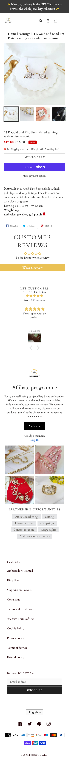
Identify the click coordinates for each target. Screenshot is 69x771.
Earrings (24, 34)
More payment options (34, 175)
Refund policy (15, 657)
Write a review (32, 268)
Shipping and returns (19, 590)
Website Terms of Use (20, 619)
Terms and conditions (20, 609)
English (33, 712)
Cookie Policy (15, 628)
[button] (31, 347)
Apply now (34, 426)
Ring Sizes (13, 580)
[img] (34, 296)
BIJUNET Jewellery (38, 755)
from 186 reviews (34, 300)
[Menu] (63, 20)
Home (12, 34)
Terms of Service (17, 648)
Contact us (13, 600)
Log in (34, 440)
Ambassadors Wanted (20, 571)
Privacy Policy (15, 638)
